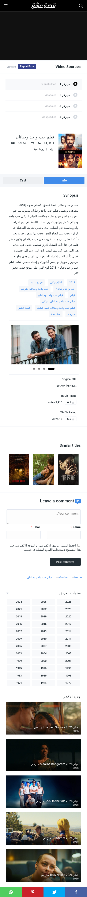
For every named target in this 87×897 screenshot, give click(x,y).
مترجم (71, 314)
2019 (43, 616)
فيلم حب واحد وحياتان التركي (58, 301)
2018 (72, 282)
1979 (68, 683)
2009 (19, 638)
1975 (43, 683)
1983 (19, 675)
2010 (43, 638)
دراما (51, 149)
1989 (43, 675)
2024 (19, 601)
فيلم (72, 295)
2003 (19, 653)
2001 (68, 660)
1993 (68, 675)
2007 (43, 646)
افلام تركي (56, 282)
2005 (68, 653)
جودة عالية (36, 282)
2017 (68, 623)
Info (64, 180)
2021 (19, 609)
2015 (19, 623)
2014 (68, 631)
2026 (68, 601)
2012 (19, 631)
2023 (68, 609)
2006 (19, 646)
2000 (43, 660)
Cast (23, 180)
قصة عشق (24, 307)
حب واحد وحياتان (65, 288)
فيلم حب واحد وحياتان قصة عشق (56, 307)
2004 (43, 653)
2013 (43, 631)
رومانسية (39, 149)
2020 (68, 616)
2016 (43, 623)
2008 (68, 646)
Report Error (27, 66)
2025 (43, 601)
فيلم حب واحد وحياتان (50, 295)
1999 (19, 660)
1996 (43, 668)
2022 (43, 609)
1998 (68, 668)
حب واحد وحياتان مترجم (34, 288)
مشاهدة (55, 314)
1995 (19, 668)
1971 (19, 683)
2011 (68, 638)
